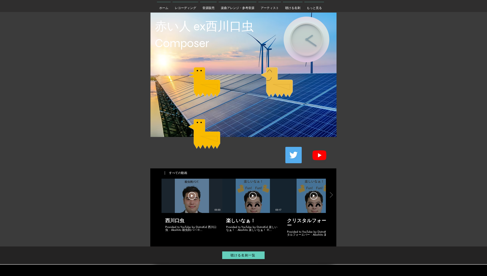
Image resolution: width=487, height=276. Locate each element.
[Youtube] (319, 155)
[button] (176, 173)
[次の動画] (331, 195)
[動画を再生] (192, 196)
